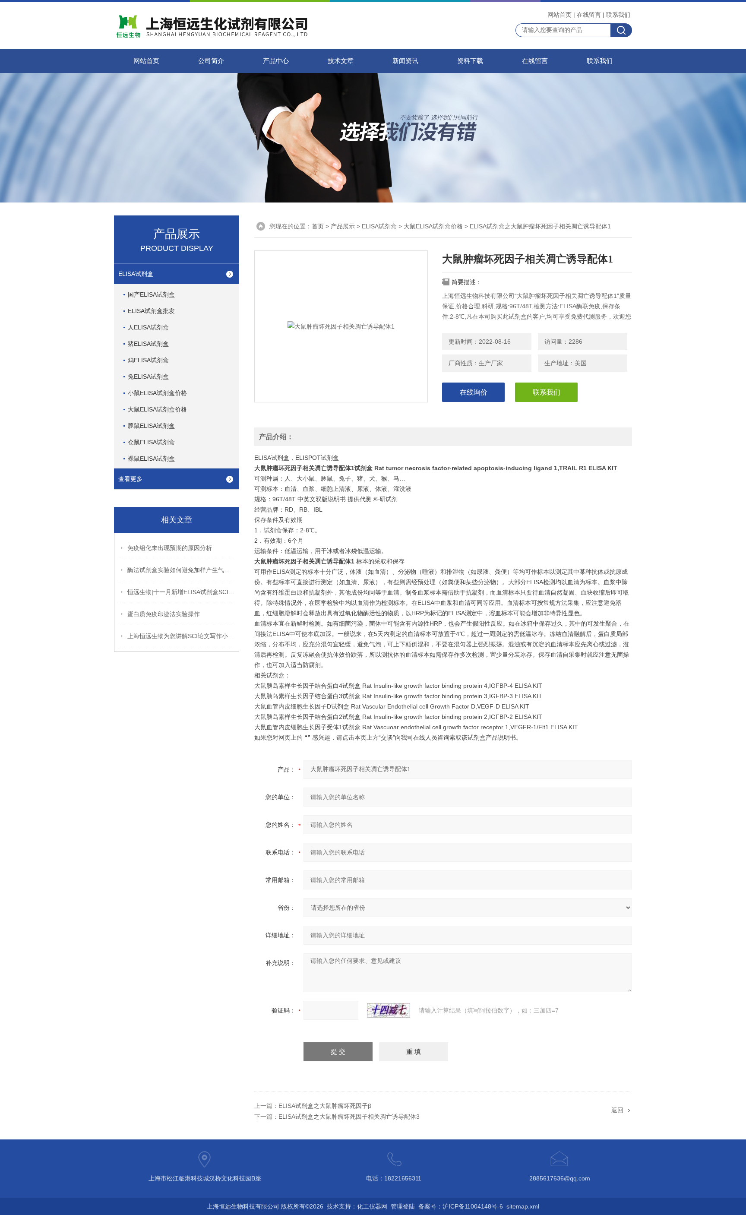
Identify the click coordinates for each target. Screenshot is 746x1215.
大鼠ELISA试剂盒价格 (157, 409)
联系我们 (618, 14)
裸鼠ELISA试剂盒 (151, 458)
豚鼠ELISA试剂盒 (151, 425)
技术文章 (341, 60)
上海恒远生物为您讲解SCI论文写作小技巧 (181, 636)
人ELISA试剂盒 (148, 327)
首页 (318, 226)
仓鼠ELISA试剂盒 (151, 442)
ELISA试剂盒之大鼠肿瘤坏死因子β (324, 1105)
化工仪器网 (372, 1206)
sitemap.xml (522, 1206)
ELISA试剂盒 (135, 273)
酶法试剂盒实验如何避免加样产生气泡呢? (181, 569)
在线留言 (589, 14)
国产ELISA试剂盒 (151, 294)
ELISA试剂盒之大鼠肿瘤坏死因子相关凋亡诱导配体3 (349, 1116)
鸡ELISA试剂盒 (148, 360)
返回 (617, 1110)
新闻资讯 (405, 60)
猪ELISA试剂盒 (148, 343)
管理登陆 (403, 1206)
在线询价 (473, 392)
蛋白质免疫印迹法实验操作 (163, 614)
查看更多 (130, 478)
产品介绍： (276, 436)
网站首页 (559, 14)
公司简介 (211, 60)
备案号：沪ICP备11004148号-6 (460, 1206)
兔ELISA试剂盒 (148, 376)
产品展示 (343, 226)
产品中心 (276, 60)
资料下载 (470, 60)
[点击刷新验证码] (388, 1010)
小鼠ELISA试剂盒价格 (157, 392)
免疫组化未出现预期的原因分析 (169, 547)
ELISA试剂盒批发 (151, 310)
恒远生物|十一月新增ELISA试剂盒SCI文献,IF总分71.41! (181, 592)
